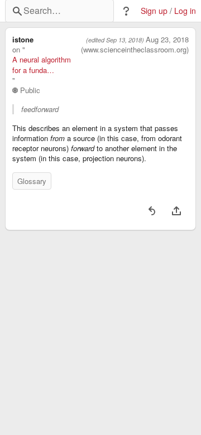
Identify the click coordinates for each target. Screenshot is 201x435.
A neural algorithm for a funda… (41, 65)
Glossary (31, 181)
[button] (126, 11)
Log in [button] (185, 11)
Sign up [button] (154, 11)
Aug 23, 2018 (167, 40)
